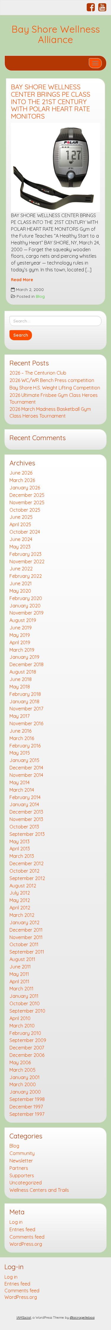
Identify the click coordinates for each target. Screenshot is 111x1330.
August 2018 (22, 672)
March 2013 (21, 856)
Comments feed (26, 1237)
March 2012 (21, 915)
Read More (22, 279)
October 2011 (23, 944)
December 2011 (26, 930)
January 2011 (23, 996)
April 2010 (19, 1018)
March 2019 (21, 650)
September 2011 (26, 952)
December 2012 (26, 863)
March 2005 (22, 1070)
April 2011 (19, 981)
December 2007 (26, 1048)
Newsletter (21, 1161)
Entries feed (22, 1229)
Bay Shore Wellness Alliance (56, 34)
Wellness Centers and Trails (39, 1190)
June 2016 (20, 731)
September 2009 (27, 1040)
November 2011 (26, 937)
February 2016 (25, 746)
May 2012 (19, 900)
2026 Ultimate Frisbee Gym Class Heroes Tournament (53, 398)
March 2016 (21, 738)
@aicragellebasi (82, 1317)
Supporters (21, 1175)
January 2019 (24, 657)
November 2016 (26, 723)
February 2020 (25, 598)
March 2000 (22, 1084)
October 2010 (24, 1003)
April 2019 (19, 642)
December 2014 (26, 768)
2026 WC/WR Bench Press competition (51, 380)
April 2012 (19, 908)
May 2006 (20, 1062)
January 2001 (24, 1077)
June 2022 (21, 569)
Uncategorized (25, 1183)
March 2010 (22, 1026)
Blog (40, 296)
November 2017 (26, 709)
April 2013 (19, 849)
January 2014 (24, 804)
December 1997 (26, 1107)
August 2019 (22, 620)
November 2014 (26, 775)
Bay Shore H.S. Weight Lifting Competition (54, 388)
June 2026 (20, 473)
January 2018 (24, 701)
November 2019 (26, 613)
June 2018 (20, 679)
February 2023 (25, 554)
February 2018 (25, 694)
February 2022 (25, 576)
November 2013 (26, 819)
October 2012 (24, 871)
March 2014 (21, 790)
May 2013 (19, 841)
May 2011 (19, 974)
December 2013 (26, 812)
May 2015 (19, 753)
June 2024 (20, 539)
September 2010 (27, 1011)
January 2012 (24, 922)
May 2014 (19, 782)
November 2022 (26, 561)
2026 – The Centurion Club (37, 373)
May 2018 (19, 687)
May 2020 (20, 591)
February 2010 (25, 1033)
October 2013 (24, 827)
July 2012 (19, 893)
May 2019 (19, 635)
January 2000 (25, 1092)
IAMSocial (24, 1317)
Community (22, 1153)
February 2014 (25, 797)
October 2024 (24, 532)
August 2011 (22, 959)
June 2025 (21, 517)
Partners (18, 1168)
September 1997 (26, 1114)
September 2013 (27, 834)
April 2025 (20, 524)
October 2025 (24, 510)
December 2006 (26, 1055)
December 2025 (26, 495)
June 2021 (20, 583)
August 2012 (22, 886)
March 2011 (21, 989)
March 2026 (22, 480)
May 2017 (19, 716)
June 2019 (20, 628)
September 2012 (27, 878)
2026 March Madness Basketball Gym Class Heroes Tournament (50, 412)
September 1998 (27, 1099)
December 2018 (26, 664)
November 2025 (26, 502)
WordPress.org (25, 1244)
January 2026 (24, 488)
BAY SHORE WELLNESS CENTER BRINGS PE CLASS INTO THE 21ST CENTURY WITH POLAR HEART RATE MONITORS (50, 101)
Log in (15, 1222)
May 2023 (19, 547)
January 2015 (24, 760)
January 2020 (25, 606)
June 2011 (20, 967)
